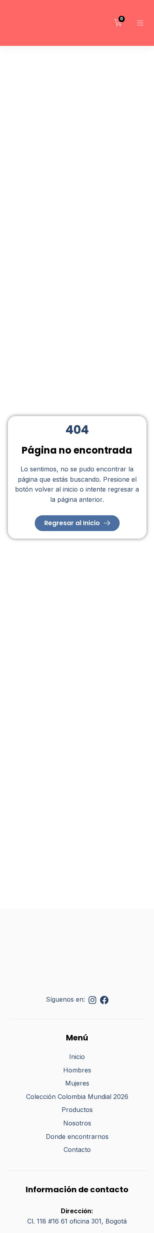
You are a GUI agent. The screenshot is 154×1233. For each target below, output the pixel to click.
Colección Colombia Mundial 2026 (77, 1097)
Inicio (77, 1057)
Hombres (77, 1070)
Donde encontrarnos (77, 1136)
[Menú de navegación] (140, 23)
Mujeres (77, 1083)
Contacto (77, 1150)
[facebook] (104, 1000)
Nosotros (77, 1123)
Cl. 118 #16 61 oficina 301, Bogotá (77, 1221)
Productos (77, 1110)
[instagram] (92, 1000)
